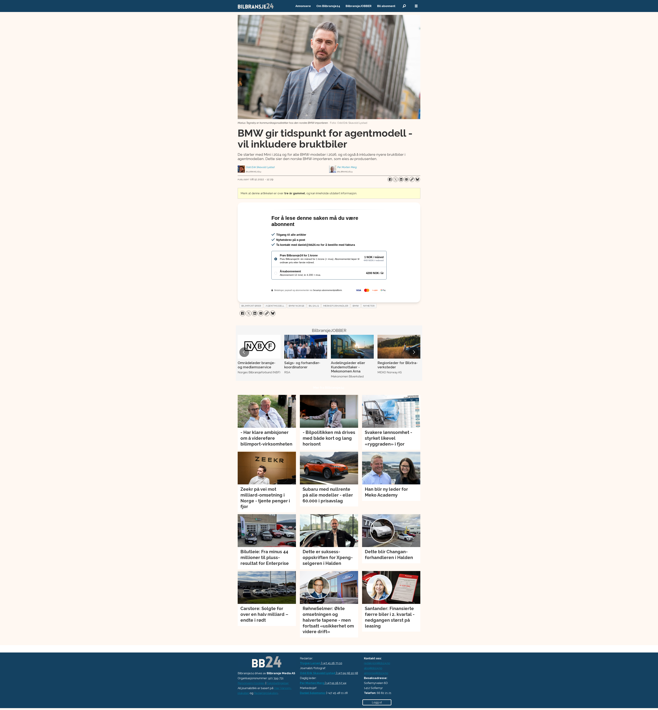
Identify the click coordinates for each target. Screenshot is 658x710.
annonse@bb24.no (376, 687)
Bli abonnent (386, 6)
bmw (356, 320)
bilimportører (251, 320)
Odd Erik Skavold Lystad (317, 687)
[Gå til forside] (256, 6)
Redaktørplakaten (266, 707)
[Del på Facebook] (390, 179)
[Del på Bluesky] (417, 179)
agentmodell (275, 320)
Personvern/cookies (251, 698)
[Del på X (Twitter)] (395, 179)
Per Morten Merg (312, 697)
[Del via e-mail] (406, 179)
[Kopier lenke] (412, 179)
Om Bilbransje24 (328, 6)
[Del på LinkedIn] (401, 179)
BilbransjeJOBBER (358, 6)
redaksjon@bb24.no (377, 678)
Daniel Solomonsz (313, 707)
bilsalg (314, 320)
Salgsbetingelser (278, 698)
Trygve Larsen (310, 678)
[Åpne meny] (416, 6)
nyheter (369, 320)
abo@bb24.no (373, 682)
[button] (244, 367)
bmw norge (296, 320)
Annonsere (303, 6)
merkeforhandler (335, 320)
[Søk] (404, 6)
